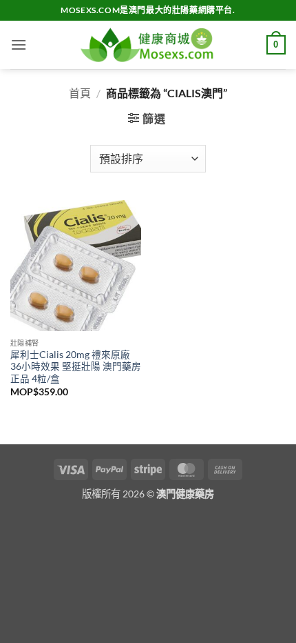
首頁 (80, 92)
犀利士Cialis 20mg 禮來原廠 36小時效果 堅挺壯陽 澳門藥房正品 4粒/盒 (75, 366)
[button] (18, 44)
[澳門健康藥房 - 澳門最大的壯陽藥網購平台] (148, 45)
